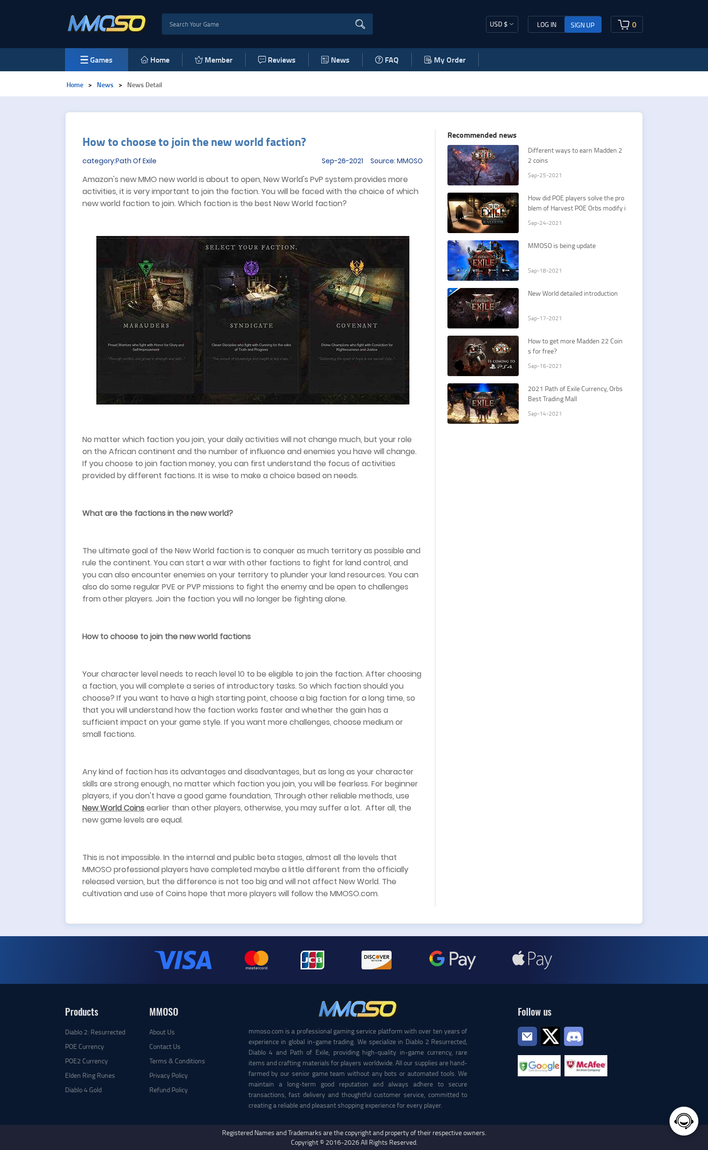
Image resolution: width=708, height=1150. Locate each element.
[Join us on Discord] (573, 1035)
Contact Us (165, 1046)
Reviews (282, 59)
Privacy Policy (168, 1075)
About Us (162, 1031)
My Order (450, 59)
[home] (107, 23)
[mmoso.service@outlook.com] (527, 1045)
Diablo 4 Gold (83, 1089)
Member (219, 59)
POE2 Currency (86, 1060)
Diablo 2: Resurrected (95, 1031)
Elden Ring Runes (90, 1075)
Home (160, 59)
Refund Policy (168, 1089)
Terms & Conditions (177, 1060)
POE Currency (84, 1046)
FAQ (392, 59)
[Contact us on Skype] (550, 1035)
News (340, 59)
